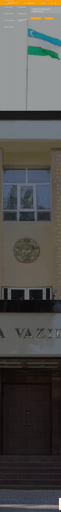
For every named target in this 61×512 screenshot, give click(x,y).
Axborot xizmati (22, 13)
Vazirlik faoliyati (9, 13)
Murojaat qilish (22, 7)
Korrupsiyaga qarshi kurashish (23, 20)
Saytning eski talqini (36, 18)
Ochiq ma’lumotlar (10, 20)
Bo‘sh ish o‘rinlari (9, 27)
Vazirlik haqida (9, 7)
